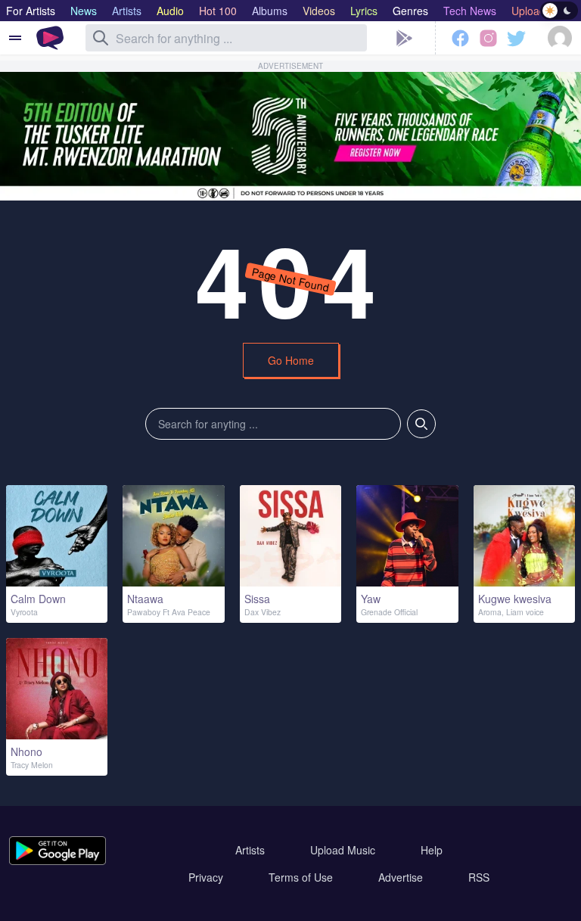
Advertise (400, 877)
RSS (478, 877)
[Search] (101, 37)
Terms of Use (301, 877)
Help (432, 849)
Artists (250, 849)
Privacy (205, 877)
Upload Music (342, 849)
